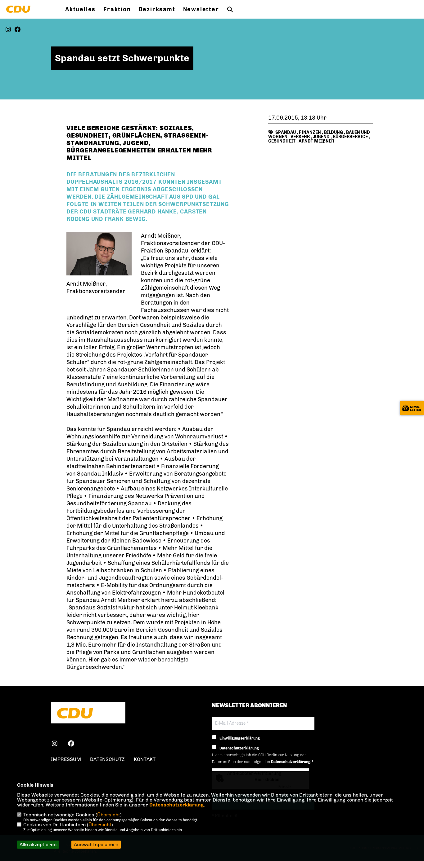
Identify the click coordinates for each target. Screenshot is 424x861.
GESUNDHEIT (281, 141)
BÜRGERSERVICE (350, 136)
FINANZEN (310, 132)
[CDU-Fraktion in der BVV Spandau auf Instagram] (55, 744)
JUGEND (321, 136)
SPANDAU (285, 132)
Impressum (66, 759)
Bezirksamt (157, 9)
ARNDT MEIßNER (316, 141)
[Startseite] (88, 713)
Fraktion (117, 9)
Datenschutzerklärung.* (292, 762)
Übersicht (108, 815)
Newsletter (201, 9)
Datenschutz (107, 759)
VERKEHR (300, 136)
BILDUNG (333, 132)
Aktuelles (80, 9)
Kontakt (145, 759)
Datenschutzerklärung (176, 805)
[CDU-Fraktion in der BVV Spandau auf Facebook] (71, 744)
